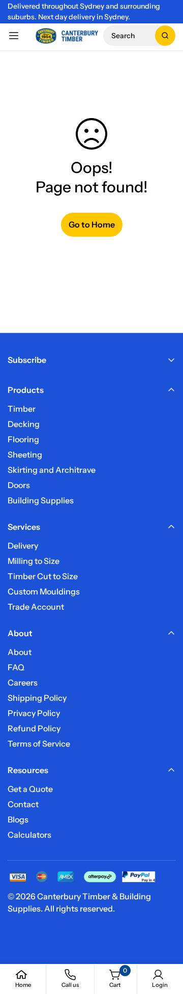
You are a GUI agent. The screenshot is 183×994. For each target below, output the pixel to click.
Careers (23, 682)
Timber (22, 409)
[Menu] (14, 36)
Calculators (29, 835)
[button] (139, 35)
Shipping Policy (37, 698)
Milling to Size (33, 561)
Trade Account (36, 607)
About (20, 652)
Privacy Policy (34, 713)
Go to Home (92, 224)
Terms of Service (39, 744)
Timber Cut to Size (43, 576)
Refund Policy (34, 728)
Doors (19, 485)
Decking (24, 424)
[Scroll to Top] (165, 940)
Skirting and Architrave (52, 470)
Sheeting (25, 454)
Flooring (23, 439)
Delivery (23, 546)
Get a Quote (30, 789)
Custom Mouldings (44, 591)
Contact (23, 804)
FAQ (16, 667)
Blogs (18, 819)
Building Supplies (41, 500)
